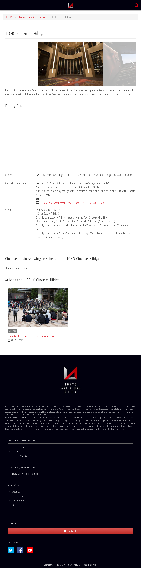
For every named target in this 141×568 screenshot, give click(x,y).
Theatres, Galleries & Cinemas (32, 16)
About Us (15, 491)
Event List (15, 451)
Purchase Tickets (19, 456)
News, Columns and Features (24, 473)
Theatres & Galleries (20, 447)
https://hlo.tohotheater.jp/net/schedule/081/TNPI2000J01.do (72, 203)
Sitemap (15, 505)
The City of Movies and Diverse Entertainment (32, 336)
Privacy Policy (17, 500)
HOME (11, 16)
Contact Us (72, 531)
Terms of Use (17, 496)
